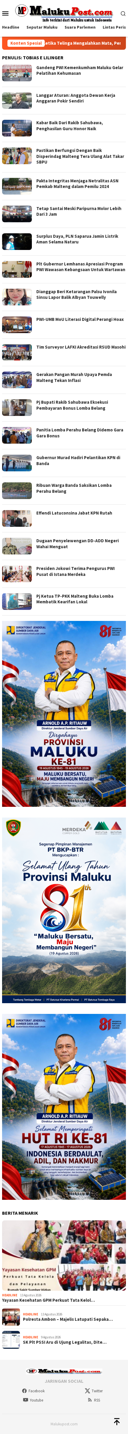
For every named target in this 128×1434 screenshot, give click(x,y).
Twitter (97, 1390)
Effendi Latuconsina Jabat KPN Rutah (74, 513)
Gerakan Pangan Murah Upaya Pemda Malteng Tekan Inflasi (74, 377)
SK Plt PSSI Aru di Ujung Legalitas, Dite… (65, 1342)
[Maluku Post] (64, 12)
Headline (9, 1295)
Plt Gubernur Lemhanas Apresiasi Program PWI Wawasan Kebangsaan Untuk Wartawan (80, 267)
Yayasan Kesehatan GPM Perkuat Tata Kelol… (48, 1300)
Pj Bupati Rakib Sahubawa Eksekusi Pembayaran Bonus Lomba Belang (72, 405)
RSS (97, 1400)
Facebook (37, 1390)
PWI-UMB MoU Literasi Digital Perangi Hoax (80, 319)
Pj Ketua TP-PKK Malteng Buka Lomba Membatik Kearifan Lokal (74, 599)
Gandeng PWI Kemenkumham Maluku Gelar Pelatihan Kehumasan (79, 70)
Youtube (36, 1400)
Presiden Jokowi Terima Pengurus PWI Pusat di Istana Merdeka (75, 571)
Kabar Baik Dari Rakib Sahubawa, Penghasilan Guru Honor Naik (69, 125)
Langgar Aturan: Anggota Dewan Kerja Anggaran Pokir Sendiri (75, 98)
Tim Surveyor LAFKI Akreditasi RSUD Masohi (81, 347)
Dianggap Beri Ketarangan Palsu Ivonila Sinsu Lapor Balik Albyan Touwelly (76, 294)
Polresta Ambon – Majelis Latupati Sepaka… (68, 1319)
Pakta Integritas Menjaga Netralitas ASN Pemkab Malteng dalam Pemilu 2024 (77, 183)
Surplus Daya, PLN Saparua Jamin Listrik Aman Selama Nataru (77, 239)
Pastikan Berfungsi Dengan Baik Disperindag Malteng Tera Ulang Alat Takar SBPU (80, 156)
